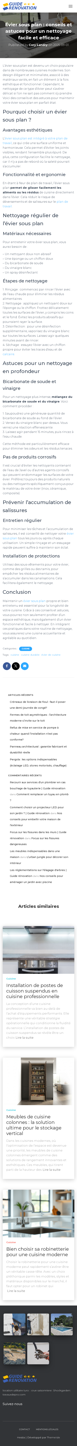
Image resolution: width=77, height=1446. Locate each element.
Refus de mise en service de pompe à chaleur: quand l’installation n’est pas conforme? (34, 733)
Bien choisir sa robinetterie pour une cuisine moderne (37, 1251)
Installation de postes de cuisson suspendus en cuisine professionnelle (34, 991)
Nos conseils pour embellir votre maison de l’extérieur (36, 819)
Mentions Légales (47, 1429)
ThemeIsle (53, 1437)
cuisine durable (30, 654)
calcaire (8, 354)
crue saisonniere (41, 1390)
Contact (24, 1429)
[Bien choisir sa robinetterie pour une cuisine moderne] (38, 1213)
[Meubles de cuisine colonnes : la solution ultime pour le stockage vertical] (38, 1081)
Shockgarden (61, 1390)
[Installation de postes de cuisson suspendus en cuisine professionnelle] (38, 949)
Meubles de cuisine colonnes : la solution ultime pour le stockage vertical (33, 1125)
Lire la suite (24, 1037)
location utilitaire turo (16, 1390)
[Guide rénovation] (21, 6)
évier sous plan (34, 601)
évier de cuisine (51, 654)
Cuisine (26, 649)
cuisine (15, 654)
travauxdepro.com (14, 1394)
